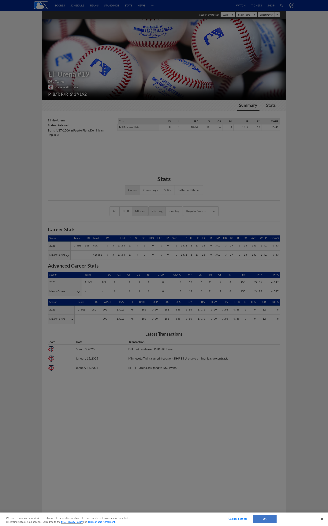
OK (264, 518)
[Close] (322, 519)
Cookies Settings (238, 518)
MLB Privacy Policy (72, 521)
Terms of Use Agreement (101, 521)
